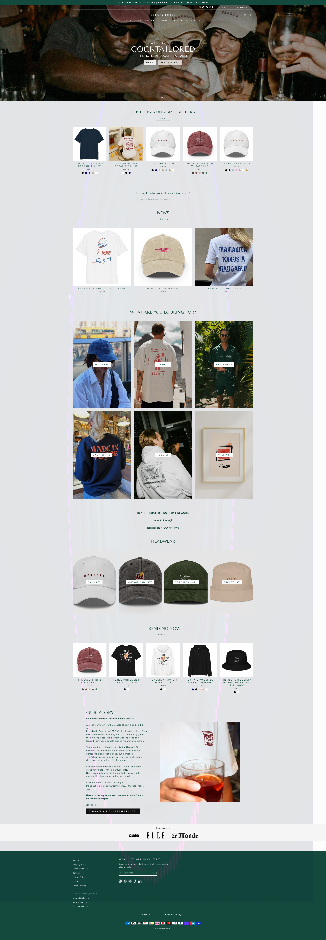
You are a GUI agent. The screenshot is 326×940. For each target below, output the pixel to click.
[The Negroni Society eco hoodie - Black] (161, 689)
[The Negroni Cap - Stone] (163, 170)
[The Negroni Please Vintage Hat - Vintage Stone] (200, 173)
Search (76, 860)
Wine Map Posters (81, 906)
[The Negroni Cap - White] (173, 170)
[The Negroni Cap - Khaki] (170, 170)
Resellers (76, 881)
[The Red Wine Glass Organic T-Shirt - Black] (83, 173)
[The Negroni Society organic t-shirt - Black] (124, 689)
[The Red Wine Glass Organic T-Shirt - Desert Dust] (93, 173)
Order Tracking (79, 885)
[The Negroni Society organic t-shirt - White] (128, 689)
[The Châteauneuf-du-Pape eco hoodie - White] (206, 689)
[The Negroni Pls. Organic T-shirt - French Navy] (129, 173)
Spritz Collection (80, 902)
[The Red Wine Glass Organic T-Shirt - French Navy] (86, 173)
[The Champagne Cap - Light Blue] (233, 170)
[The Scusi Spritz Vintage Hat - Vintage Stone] (89, 689)
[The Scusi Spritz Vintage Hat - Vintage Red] (86, 689)
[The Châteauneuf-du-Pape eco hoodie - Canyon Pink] (200, 689)
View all (163, 118)
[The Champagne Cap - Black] (226, 170)
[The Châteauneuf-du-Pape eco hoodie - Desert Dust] (203, 689)
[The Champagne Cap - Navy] (229, 170)
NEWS (150, 62)
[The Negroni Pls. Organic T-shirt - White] (123, 173)
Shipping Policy (79, 864)
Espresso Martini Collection (85, 894)
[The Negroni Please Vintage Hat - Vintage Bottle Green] (206, 173)
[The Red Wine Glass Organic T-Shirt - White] (96, 173)
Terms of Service (80, 868)
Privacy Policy (79, 877)
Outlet (196, 20)
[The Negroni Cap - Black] (152, 170)
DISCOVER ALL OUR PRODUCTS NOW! (113, 811)
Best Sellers (147, 20)
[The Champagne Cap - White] (243, 170)
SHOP (128, 20)
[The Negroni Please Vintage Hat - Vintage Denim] (203, 173)
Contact (179, 20)
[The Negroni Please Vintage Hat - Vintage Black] (193, 173)
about (164, 20)
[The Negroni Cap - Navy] (156, 170)
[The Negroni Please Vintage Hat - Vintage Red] (196, 173)
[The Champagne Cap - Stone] (240, 170)
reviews (173, 527)
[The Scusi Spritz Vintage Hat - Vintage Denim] (93, 689)
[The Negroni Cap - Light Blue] (166, 170)
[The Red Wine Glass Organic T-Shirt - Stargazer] (89, 173)
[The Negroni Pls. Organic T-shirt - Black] (126, 173)
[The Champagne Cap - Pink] (236, 170)
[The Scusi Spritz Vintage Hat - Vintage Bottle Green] (96, 689)
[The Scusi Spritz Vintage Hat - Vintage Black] (83, 689)
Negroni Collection (81, 898)
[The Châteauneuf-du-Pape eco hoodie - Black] (196, 689)
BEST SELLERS (170, 62)
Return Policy (79, 873)
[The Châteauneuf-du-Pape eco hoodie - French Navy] (193, 689)
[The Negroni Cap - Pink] (159, 170)
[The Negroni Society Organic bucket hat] (235, 692)
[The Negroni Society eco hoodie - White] (165, 689)
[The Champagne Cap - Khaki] (247, 170)
